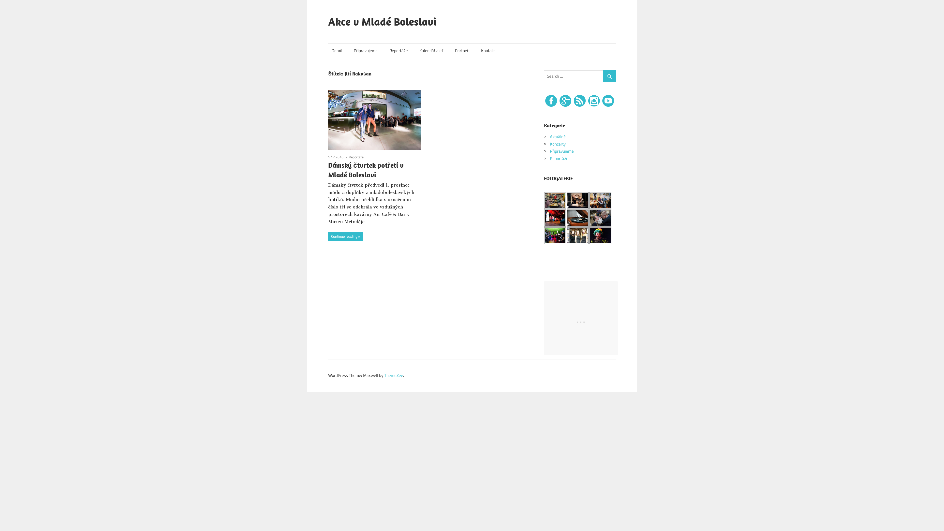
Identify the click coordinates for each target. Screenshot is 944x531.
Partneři (462, 50)
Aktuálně (558, 136)
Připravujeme (366, 50)
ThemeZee (393, 375)
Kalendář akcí (431, 50)
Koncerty (558, 144)
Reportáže (398, 50)
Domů (337, 50)
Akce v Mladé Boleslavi (382, 21)
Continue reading (344, 236)
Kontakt (488, 50)
